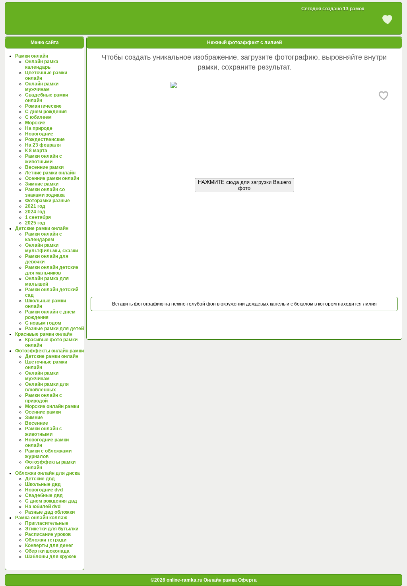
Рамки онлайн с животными (43, 158)
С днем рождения (46, 111)
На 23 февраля (43, 145)
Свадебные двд (44, 495)
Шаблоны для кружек (50, 556)
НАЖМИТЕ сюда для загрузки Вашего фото (244, 185)
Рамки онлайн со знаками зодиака (45, 192)
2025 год (35, 223)
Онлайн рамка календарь (41, 64)
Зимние (34, 417)
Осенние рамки (43, 412)
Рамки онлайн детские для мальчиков (51, 270)
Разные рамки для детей (54, 328)
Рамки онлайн (31, 56)
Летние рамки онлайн (50, 173)
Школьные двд (43, 484)
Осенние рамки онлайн (52, 178)
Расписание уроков (48, 534)
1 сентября (38, 217)
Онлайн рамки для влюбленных (47, 387)
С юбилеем (38, 117)
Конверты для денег (49, 545)
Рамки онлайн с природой (43, 398)
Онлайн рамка (220, 580)
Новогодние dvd (44, 490)
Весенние (36, 423)
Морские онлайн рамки (52, 406)
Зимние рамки (41, 184)
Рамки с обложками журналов (48, 453)
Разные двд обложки (50, 512)
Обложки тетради (45, 540)
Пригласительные (46, 523)
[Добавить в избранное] (384, 95)
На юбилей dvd (42, 506)
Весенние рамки (44, 167)
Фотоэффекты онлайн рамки (49, 351)
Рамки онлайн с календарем (43, 236)
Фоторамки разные (47, 200)
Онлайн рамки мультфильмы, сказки (51, 247)
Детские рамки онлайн (41, 228)
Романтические (43, 106)
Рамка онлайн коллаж (41, 517)
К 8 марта (36, 150)
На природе (38, 128)
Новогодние (39, 134)
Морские (35, 123)
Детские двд (40, 479)
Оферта (247, 580)
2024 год (35, 212)
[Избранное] (387, 19)
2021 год (35, 206)
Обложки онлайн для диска (47, 473)
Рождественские (45, 139)
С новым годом (43, 323)
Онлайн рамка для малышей (47, 281)
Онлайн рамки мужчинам (41, 86)
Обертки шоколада (47, 551)
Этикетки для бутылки (51, 529)
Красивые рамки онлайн (43, 334)
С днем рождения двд (51, 501)
